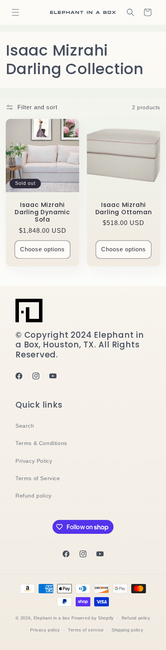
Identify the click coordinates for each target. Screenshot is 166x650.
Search (24, 426)
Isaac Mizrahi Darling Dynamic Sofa (42, 212)
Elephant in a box (52, 618)
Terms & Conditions (41, 443)
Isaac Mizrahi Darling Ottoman (123, 208)
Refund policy (33, 496)
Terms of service (86, 630)
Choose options (42, 249)
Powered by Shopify (92, 618)
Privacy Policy (33, 461)
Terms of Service (37, 478)
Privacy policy (45, 630)
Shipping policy (128, 630)
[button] (15, 12)
